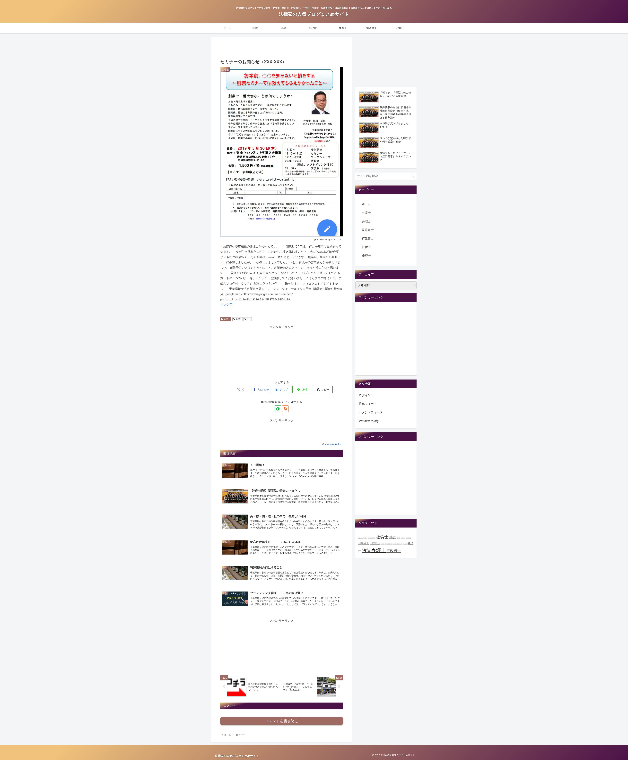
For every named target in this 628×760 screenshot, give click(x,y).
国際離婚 (388, 544)
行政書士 (368, 238)
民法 (405, 544)
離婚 (398, 538)
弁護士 (366, 212)
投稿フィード (368, 403)
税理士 (366, 255)
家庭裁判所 (397, 544)
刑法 (365, 538)
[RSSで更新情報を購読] (285, 408)
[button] (323, 389)
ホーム (366, 204)
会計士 (408, 538)
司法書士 (368, 230)
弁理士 (227, 319)
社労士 (366, 247)
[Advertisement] (281, 47)
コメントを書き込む (281, 721)
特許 (249, 319)
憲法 (403, 538)
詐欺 (382, 544)
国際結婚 (375, 543)
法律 (366, 550)
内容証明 (371, 538)
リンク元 (226, 304)
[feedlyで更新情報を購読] (278, 408)
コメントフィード (371, 412)
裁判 (360, 538)
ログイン (365, 395)
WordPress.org (369, 421)
